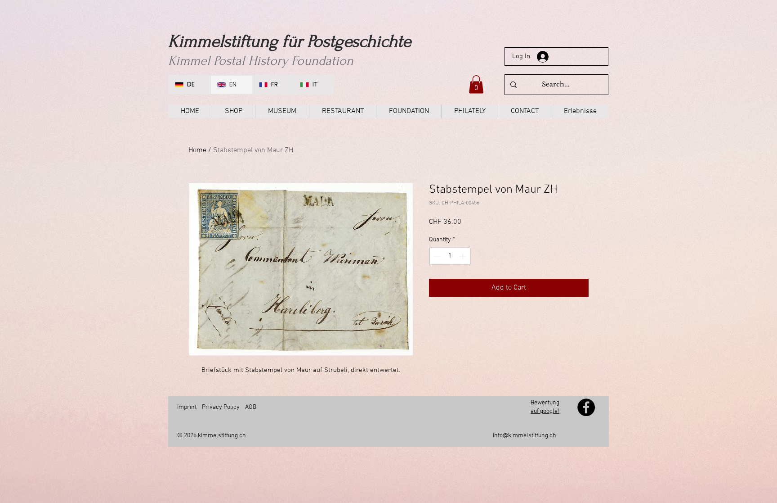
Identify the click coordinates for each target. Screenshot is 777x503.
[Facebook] (586, 407)
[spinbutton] (450, 256)
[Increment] (463, 256)
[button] (476, 84)
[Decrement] (436, 256)
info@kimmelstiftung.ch (524, 436)
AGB (250, 407)
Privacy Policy (221, 407)
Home (197, 150)
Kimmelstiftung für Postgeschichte (289, 41)
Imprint (186, 407)
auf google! (545, 411)
